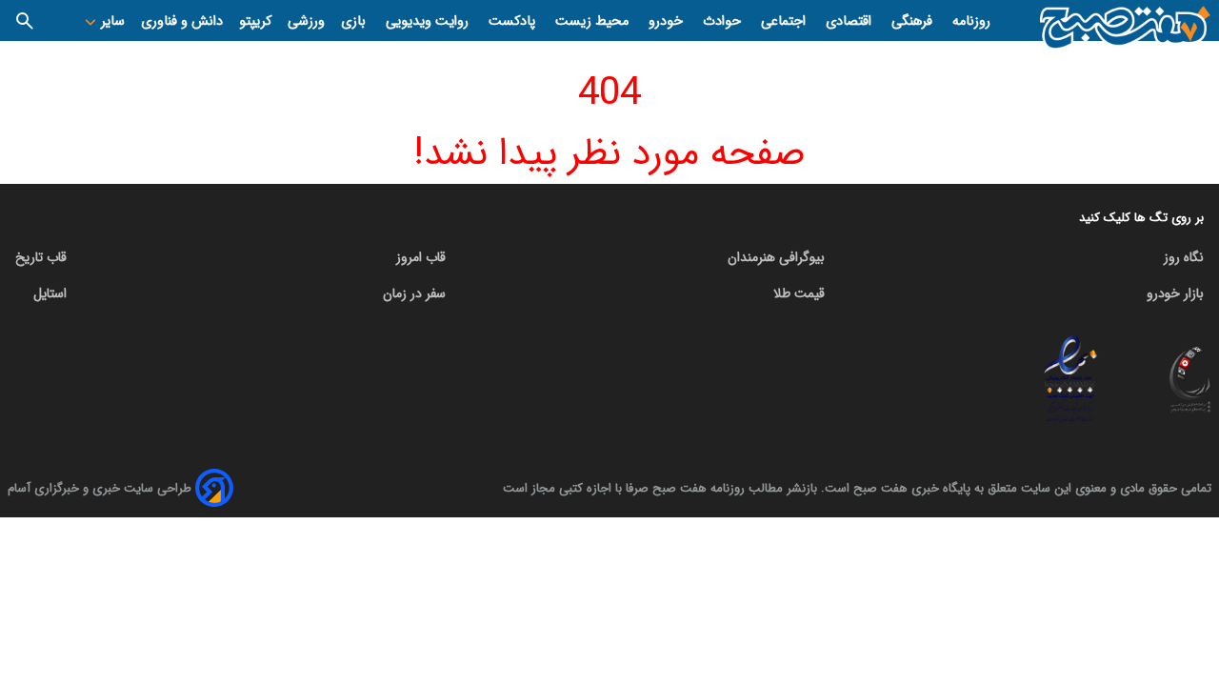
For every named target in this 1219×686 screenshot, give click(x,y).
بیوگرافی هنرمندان (776, 257)
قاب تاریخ (41, 257)
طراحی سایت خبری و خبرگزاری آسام (99, 488)
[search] (25, 20)
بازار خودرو (1175, 293)
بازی (355, 21)
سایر (111, 21)
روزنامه (971, 21)
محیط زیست (593, 21)
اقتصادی (850, 21)
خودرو (668, 21)
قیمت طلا (799, 293)
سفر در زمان (414, 293)
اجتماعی (785, 21)
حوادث (724, 21)
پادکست (514, 21)
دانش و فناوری (182, 21)
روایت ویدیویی (429, 21)
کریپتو (255, 21)
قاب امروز (421, 257)
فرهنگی (913, 21)
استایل (50, 293)
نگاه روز (1184, 257)
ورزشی (306, 21)
